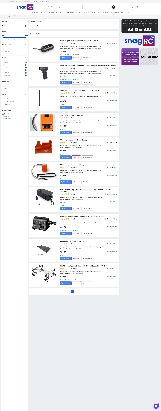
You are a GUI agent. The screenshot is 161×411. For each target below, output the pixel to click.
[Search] (113, 7)
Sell (54, 1)
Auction (35, 1)
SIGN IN (12, 1)
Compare (76, 57)
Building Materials (102, 12)
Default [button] (39, 26)
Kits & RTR (35, 12)
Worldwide (7, 118)
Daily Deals (26, 1)
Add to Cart (66, 57)
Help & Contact (44, 1)
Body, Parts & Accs (89, 12)
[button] (137, 7)
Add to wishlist (88, 57)
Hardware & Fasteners (117, 12)
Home (10, 16)
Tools (127, 12)
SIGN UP (18, 1)
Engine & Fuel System (55, 12)
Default (6, 114)
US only (6, 116)
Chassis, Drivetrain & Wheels (72, 12)
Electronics (43, 12)
